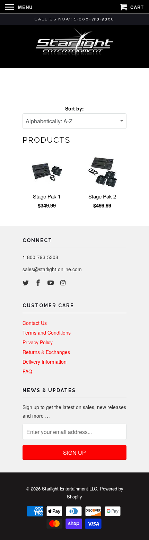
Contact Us (35, 322)
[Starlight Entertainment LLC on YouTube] (51, 282)
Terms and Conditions (47, 332)
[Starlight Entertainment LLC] (74, 46)
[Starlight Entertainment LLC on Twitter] (26, 282)
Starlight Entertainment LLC (69, 488)
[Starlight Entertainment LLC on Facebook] (39, 282)
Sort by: (74, 108)
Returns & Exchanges (46, 351)
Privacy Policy (38, 342)
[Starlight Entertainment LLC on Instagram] (63, 282)
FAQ (27, 371)
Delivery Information (45, 361)
